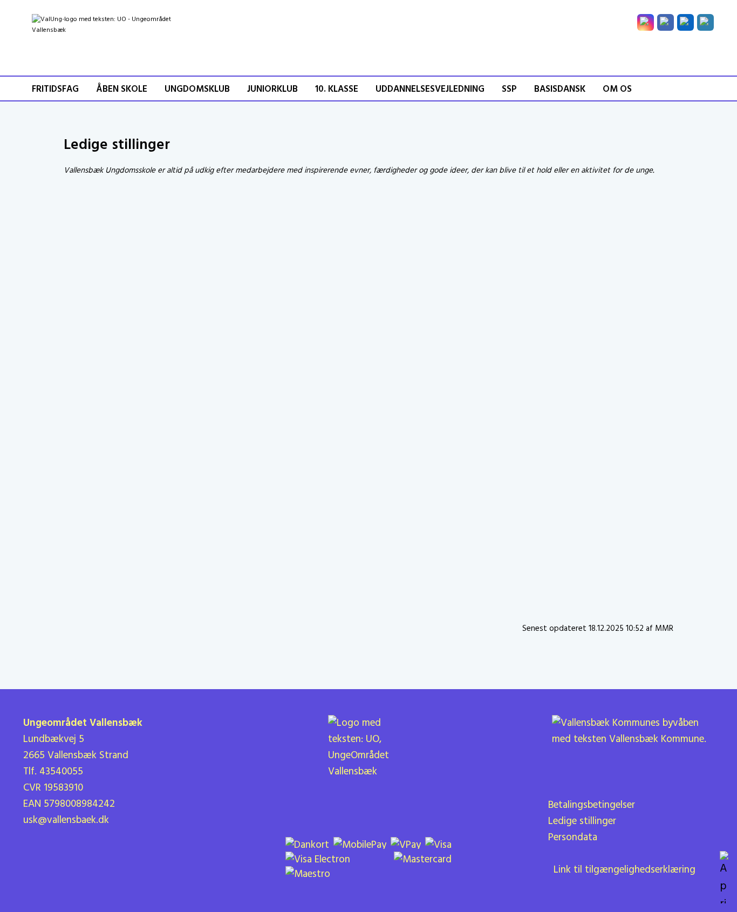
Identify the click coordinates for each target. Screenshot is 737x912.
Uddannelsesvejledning (430, 89)
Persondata (572, 837)
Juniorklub (272, 89)
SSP (509, 89)
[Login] (705, 22)
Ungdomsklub (197, 89)
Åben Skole (121, 89)
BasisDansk (559, 89)
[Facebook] (665, 22)
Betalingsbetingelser (591, 805)
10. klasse (336, 89)
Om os (617, 89)
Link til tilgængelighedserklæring (621, 870)
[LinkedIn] (685, 22)
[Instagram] (645, 22)
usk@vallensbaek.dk (66, 820)
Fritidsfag (55, 89)
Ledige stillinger (582, 821)
